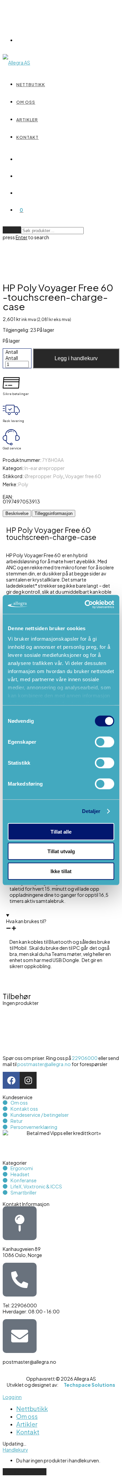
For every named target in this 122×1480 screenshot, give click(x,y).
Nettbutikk (30, 84)
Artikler (27, 119)
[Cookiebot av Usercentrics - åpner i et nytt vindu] (86, 604)
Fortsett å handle (24, 1471)
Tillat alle (61, 831)
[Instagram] (28, 1080)
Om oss (25, 102)
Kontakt (27, 137)
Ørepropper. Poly (43, 476)
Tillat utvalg (61, 851)
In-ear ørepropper (44, 468)
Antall (11, 352)
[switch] (104, 741)
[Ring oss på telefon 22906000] (20, 1280)
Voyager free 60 (83, 476)
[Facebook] (11, 1080)
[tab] (17, 513)
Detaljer (91, 811)
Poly (23, 484)
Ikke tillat (61, 871)
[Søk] (19, 159)
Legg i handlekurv (76, 358)
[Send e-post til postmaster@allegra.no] (20, 1336)
